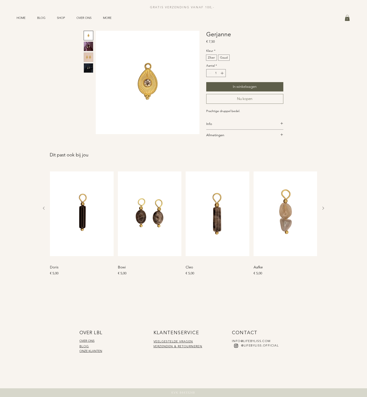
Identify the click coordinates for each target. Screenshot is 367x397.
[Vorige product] (43, 208)
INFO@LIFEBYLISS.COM (251, 341)
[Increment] (222, 73)
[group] (183, 221)
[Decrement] (209, 73)
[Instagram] (236, 345)
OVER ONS (87, 341)
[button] (347, 18)
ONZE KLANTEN (90, 351)
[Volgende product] (323, 208)
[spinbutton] (216, 73)
